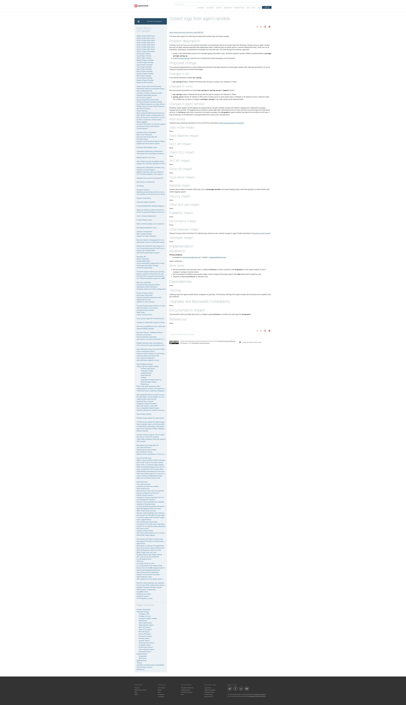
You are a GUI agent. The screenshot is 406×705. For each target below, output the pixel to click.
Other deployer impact (146, 649)
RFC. (223, 53)
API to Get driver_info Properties (148, 557)
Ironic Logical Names (144, 519)
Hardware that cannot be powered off (150, 178)
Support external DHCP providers (148, 574)
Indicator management (144, 231)
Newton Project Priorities (145, 80)
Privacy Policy (208, 694)
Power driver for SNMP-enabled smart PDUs (152, 568)
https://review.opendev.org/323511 (231, 123)
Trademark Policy (209, 692)
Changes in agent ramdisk (261, 233)
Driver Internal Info (143, 488)
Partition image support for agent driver (150, 418)
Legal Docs (207, 688)
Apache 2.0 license (260, 694)
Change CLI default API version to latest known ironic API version (159, 322)
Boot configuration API (144, 91)
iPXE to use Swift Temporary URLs (148, 386)
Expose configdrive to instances (148, 493)
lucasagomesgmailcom (191, 257)
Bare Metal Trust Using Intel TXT (148, 445)
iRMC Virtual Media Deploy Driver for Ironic (151, 467)
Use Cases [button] (209, 8)
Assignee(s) (143, 656)
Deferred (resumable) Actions (147, 95)
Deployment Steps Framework (147, 287)
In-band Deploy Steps (144, 220)
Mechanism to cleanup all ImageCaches (150, 546)
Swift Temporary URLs (144, 577)
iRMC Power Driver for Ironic (146, 511)
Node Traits (141, 312)
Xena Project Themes (144, 58)
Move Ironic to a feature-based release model (152, 465)
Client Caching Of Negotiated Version (149, 476)
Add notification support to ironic (148, 360)
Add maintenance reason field (147, 522)
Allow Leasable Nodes (144, 234)
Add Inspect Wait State (145, 295)
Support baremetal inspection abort (149, 297)
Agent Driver (141, 543)
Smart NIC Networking (144, 268)
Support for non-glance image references (151, 526)
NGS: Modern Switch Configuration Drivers (151, 115)
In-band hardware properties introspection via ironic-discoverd (158, 506)
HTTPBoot (140, 186)
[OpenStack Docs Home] (138, 21)
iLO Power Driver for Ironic (146, 563)
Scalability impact (145, 645)
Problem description (148, 368)
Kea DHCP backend (143, 108)
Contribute (161, 696)
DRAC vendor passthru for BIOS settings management (155, 460)
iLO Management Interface (146, 500)
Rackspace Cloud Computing (256, 696)
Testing (143, 377)
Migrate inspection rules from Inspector (150, 172)
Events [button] (218, 8)
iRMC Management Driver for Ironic (149, 508)
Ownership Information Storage (147, 265)
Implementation (146, 373)
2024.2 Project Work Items (146, 45)
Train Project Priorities (144, 67)
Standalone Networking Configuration (150, 151)
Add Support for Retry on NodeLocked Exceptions (154, 541)
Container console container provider (149, 93)
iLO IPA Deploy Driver (144, 559)
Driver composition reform (145, 351)
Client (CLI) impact (145, 629)
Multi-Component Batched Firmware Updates (152, 113)
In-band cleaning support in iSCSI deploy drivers (153, 435)
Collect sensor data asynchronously (149, 86)
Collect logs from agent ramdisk (148, 366)
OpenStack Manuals (187, 688)
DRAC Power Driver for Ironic (146, 552)
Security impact (144, 640)
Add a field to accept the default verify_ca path (153, 161)
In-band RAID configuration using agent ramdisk (153, 426)
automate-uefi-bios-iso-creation (148, 486)
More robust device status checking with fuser (153, 548)
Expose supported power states (148, 100)
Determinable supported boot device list (150, 471)
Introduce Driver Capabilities (146, 132)
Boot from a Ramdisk (144, 282)
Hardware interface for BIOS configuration (151, 289)
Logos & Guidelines (210, 690)
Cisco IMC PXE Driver (144, 447)
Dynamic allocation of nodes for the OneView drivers (155, 410)
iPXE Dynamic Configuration (146, 589)
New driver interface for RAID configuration (151, 428)
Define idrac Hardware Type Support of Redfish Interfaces (157, 246)
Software (200, 8)
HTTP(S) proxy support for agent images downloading (155, 422)
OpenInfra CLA (208, 696)
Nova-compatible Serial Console (148, 408)
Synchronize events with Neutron (148, 126)
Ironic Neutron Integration (145, 358)
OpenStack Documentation (154, 21)
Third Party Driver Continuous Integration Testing (153, 391)
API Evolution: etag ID (144, 97)
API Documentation (186, 692)
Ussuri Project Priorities (144, 65)
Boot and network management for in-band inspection (155, 240)
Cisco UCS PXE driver (144, 458)
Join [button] (258, 8)
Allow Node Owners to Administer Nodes (151, 242)
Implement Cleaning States (146, 504)
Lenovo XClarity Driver (144, 314)
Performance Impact (146, 647)
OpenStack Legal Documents (201, 343)
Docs (254, 8)
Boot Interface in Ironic (144, 452)
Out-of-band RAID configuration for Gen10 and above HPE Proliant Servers (162, 263)
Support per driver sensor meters (148, 143)
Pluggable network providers (147, 403)
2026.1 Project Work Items (146, 38)
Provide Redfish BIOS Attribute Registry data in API (154, 206)
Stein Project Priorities (144, 69)
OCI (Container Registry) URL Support (150, 174)
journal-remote (184, 58)
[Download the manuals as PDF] (265, 27)
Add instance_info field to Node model (150, 539)
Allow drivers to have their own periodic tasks (152, 491)
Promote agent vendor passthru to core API (152, 397)
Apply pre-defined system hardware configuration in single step (159, 210)
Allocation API (141, 256)
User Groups (161, 688)
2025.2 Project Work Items (146, 40)
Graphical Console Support (146, 170)
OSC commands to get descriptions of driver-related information (159, 345)
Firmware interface (143, 190)
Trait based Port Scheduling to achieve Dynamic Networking (157, 153)
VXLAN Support (142, 128)
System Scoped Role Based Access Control (152, 212)
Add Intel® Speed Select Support (148, 253)
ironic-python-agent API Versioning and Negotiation (154, 318)
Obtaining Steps (142, 139)
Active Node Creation (144, 414)
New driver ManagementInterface (148, 570)
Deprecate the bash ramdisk (146, 450)
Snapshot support (143, 596)
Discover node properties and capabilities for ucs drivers (156, 583)
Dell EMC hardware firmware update (149, 587)
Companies (161, 694)
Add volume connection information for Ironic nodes (154, 339)
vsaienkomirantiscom (217, 257)
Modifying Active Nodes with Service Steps (152, 192)
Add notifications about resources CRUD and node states (156, 349)
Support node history (144, 198)
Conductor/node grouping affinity (148, 284)
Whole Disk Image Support (146, 535)
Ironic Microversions (143, 484)
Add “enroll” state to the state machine (150, 462)
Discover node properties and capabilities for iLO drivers (156, 502)
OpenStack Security (140, 690)
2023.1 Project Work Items (146, 51)
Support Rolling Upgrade (145, 328)
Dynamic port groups (144, 335)
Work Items (142, 658)
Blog (248, 8)
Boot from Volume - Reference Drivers (150, 332)
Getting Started (185, 690)
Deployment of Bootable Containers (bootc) (152, 167)
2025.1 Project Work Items (146, 42)
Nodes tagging (142, 122)
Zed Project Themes (144, 53)
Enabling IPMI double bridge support (149, 554)
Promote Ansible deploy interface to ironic (151, 306)
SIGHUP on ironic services (145, 302)
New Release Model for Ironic (147, 228)
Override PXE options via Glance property (151, 124)
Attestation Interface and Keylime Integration (152, 88)
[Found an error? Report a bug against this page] (269, 27)
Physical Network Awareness (146, 337)
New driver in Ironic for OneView (148, 437)
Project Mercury (142, 111)
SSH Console (141, 441)
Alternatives (143, 620)
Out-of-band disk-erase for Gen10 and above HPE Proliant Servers (159, 248)
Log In (267, 7)
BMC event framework (144, 135)
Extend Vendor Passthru (145, 495)
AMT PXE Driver (142, 482)
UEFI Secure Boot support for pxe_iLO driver (152, 473)
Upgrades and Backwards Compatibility (154, 380)
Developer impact (145, 652)
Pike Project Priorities (144, 76)
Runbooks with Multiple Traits (147, 147)
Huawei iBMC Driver (143, 261)
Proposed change (147, 371)
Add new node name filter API (147, 137)
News (136, 694)
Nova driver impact (145, 636)
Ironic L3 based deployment (146, 216)
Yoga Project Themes (144, 56)
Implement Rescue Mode (145, 310)
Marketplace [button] (239, 8)
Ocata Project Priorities (144, 78)
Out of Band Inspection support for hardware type (157, 278)
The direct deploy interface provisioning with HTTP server (157, 271)
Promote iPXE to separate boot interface (150, 276)
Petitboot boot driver (144, 594)
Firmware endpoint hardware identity (149, 102)
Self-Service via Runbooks (146, 182)
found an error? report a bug (252, 342)
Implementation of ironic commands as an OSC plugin (155, 388)
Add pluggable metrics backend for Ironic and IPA (154, 395)
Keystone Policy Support (145, 401)
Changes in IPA (144, 614)
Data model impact (145, 623)
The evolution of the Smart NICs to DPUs (151, 194)
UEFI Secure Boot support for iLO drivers (151, 533)
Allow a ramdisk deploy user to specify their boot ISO (155, 224)
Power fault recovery (144, 299)
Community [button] (228, 8)
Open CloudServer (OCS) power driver (150, 469)
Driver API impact (145, 634)
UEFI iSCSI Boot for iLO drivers (147, 308)
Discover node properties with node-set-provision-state (156, 513)
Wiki (182, 694)
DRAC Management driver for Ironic (149, 550)
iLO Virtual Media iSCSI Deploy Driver (149, 566)
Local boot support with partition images (151, 517)
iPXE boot (140, 561)
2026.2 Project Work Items (146, 36)
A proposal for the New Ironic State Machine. (152, 524)
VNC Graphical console (144, 598)
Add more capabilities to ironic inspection (151, 326)
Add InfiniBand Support (145, 364)
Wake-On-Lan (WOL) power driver (148, 478)
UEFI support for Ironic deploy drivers (150, 579)
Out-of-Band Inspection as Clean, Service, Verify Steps (156, 104)
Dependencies (146, 375)
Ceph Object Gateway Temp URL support (151, 439)
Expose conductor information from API (150, 274)
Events (160, 690)
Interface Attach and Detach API (148, 356)
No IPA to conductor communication (149, 120)
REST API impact (144, 627)
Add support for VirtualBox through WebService (153, 515)
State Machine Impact (146, 625)
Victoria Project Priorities (145, 62)
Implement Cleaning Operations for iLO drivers (153, 497)
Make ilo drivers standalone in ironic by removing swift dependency (160, 454)
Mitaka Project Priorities (145, 82)
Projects (136, 688)
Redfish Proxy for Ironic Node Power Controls (152, 106)
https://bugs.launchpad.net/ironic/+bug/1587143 (186, 32)
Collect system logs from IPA (146, 399)
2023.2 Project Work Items (146, 49)
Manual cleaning (142, 431)
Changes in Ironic (145, 616)
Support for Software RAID (146, 250)
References (145, 384)
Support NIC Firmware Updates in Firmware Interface (155, 163)
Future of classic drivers (145, 293)
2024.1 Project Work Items (146, 47)
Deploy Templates (143, 259)
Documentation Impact (149, 382)
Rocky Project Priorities (145, 71)
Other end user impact (146, 643)
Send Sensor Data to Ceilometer (148, 572)
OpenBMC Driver (142, 592)
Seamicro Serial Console (145, 531)
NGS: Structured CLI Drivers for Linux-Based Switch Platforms (158, 117)
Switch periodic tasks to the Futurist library (151, 424)
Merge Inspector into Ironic (146, 157)
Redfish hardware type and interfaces (150, 343)
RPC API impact (144, 632)
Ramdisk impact (144, 638)
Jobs (159, 692)
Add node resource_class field (147, 406)
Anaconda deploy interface (146, 202)
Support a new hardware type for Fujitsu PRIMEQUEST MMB (157, 141)
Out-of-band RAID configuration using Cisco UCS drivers (156, 585)
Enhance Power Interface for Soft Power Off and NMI (155, 353)
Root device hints (143, 528)
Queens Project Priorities (145, 73)
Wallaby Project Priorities (145, 60)
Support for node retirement (146, 236)
